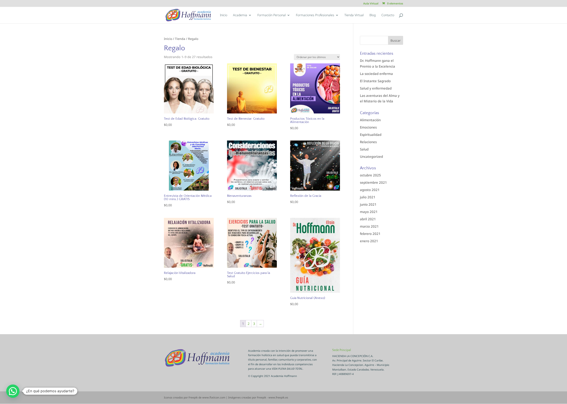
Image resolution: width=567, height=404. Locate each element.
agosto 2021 (370, 189)
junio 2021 (368, 204)
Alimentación (370, 120)
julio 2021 (367, 197)
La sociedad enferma (376, 73)
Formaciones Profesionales (315, 15)
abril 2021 (368, 219)
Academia (240, 15)
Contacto (387, 15)
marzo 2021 (369, 226)
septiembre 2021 (373, 182)
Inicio (223, 15)
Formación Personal (271, 15)
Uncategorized (371, 156)
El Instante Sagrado (375, 81)
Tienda (180, 39)
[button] (12, 391)
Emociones (368, 127)
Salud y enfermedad (376, 88)
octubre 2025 (370, 175)
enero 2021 (369, 241)
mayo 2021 (369, 211)
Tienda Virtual (354, 15)
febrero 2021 (370, 233)
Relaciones (368, 142)
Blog (372, 15)
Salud (364, 149)
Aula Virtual (370, 3)
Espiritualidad (370, 134)
